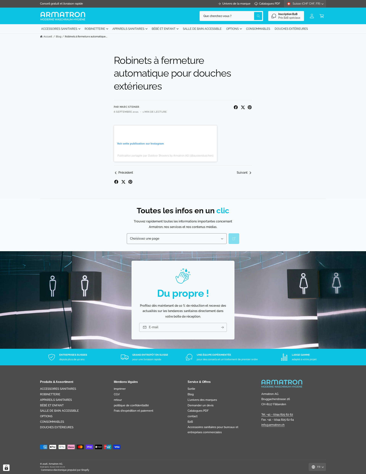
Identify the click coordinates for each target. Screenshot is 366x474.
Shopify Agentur (45, 467)
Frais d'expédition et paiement (133, 410)
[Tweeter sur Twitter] (242, 107)
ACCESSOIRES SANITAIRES (59, 28)
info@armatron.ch (273, 425)
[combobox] (231, 16)
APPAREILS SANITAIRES (128, 28)
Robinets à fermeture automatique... (86, 36)
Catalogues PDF (269, 3)
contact (192, 416)
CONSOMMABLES (52, 421)
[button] (322, 16)
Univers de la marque (236, 3)
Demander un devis (201, 405)
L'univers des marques (202, 400)
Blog (58, 36)
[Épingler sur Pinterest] (249, 107)
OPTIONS (232, 28)
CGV (117, 394)
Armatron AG (55, 464)
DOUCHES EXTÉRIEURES (56, 427)
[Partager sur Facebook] (235, 107)
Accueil (47, 36)
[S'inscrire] (222, 327)
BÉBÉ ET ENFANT (163, 28)
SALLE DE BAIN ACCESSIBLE (59, 410)
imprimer (120, 389)
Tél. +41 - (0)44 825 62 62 (277, 414)
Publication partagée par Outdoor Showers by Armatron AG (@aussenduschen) (165, 155)
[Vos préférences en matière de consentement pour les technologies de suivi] (6, 467)
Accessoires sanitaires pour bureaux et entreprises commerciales (213, 429)
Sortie (191, 389)
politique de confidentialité (131, 405)
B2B (190, 421)
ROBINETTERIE (95, 28)
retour (118, 400)
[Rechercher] (234, 238)
